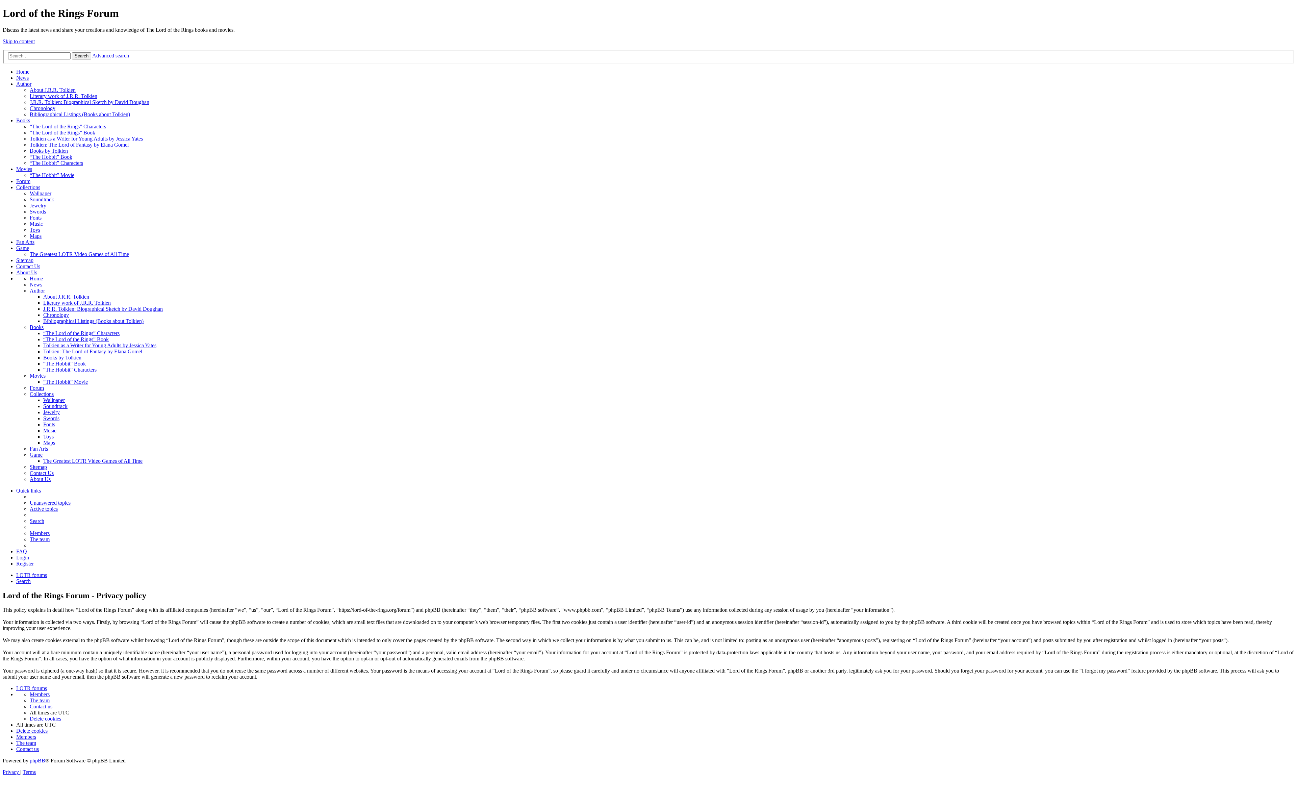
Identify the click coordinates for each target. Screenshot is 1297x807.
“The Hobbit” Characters (56, 163)
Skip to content (19, 41)
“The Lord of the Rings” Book (62, 132)
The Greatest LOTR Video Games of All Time (79, 254)
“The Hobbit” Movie (52, 175)
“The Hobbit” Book (51, 157)
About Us (26, 272)
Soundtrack (42, 199)
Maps (36, 236)
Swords (38, 212)
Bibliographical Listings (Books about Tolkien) (80, 114)
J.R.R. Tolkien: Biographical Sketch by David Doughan (89, 102)
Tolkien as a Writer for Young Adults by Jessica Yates (86, 139)
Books (23, 120)
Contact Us (28, 266)
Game (22, 248)
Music (36, 224)
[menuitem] (50, 503)
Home (22, 72)
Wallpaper (40, 193)
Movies (24, 169)
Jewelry (38, 205)
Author (23, 84)
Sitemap (24, 260)
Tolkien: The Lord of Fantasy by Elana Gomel (79, 145)
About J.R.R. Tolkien (53, 90)
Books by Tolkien (49, 151)
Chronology (42, 108)
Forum (23, 181)
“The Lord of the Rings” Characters (68, 126)
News (22, 78)
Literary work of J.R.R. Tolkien (63, 96)
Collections (28, 187)
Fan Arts (25, 242)
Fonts (36, 218)
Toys (35, 230)
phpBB (37, 760)
